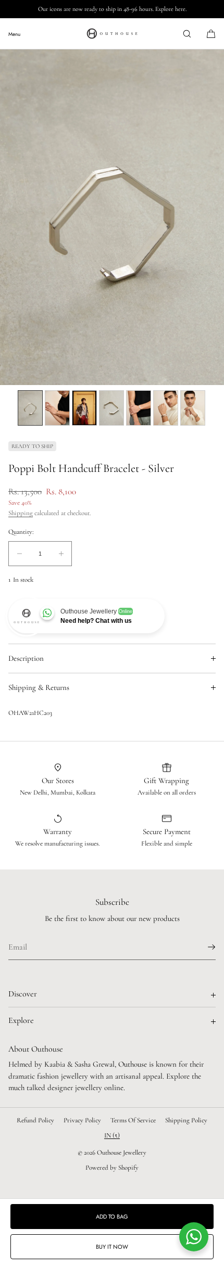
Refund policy (35, 1120)
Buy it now (112, 1247)
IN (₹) (112, 1135)
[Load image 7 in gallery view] (192, 408)
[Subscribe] (203, 947)
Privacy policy (82, 1120)
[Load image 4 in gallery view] (111, 408)
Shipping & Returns (38, 687)
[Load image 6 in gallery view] (165, 408)
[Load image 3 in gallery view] (84, 408)
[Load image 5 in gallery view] (138, 408)
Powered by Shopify (112, 1167)
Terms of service (133, 1120)
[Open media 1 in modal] (112, 217)
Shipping (20, 513)
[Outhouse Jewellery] (112, 34)
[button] (187, 33)
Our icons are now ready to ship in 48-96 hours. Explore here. (112, 8)
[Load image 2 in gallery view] (57, 408)
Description (26, 658)
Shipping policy (186, 1120)
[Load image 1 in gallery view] (30, 408)
